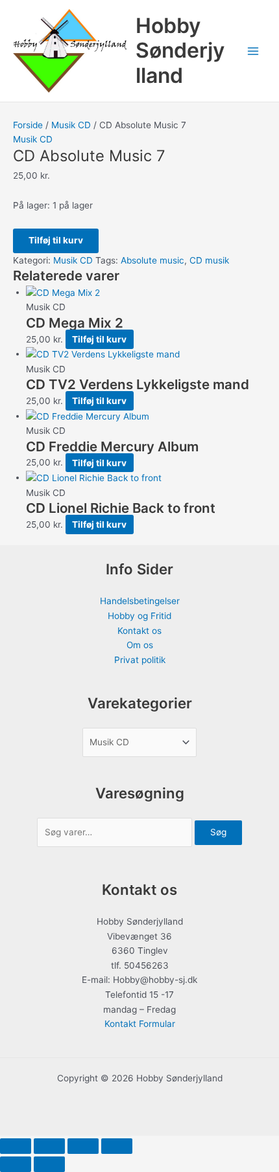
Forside (28, 125)
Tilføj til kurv (56, 240)
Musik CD (71, 125)
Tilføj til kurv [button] (99, 339)
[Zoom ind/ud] (15, 1146)
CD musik (209, 260)
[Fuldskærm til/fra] (49, 1146)
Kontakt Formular (139, 1024)
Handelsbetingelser (140, 601)
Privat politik (139, 660)
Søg (218, 832)
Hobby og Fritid (139, 616)
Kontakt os (139, 630)
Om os (140, 645)
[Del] (83, 1146)
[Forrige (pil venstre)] (15, 1164)
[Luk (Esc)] (116, 1146)
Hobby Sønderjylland (180, 50)
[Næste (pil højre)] (49, 1164)
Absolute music (152, 260)
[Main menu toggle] (253, 51)
